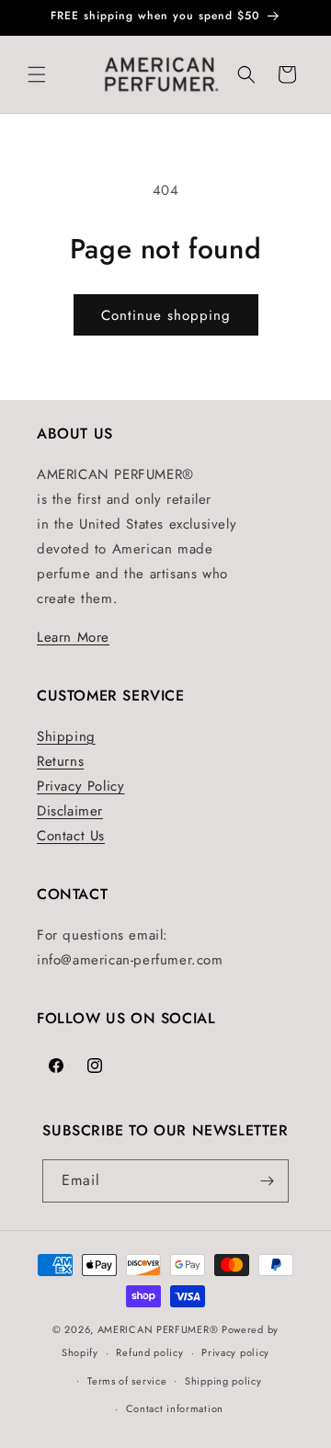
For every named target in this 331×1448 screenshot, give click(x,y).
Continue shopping (166, 315)
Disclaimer (70, 811)
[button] (37, 74)
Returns (60, 761)
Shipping (66, 736)
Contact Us (71, 836)
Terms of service (126, 1381)
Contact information (174, 1408)
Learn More (73, 637)
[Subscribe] (267, 1181)
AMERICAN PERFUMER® (158, 1329)
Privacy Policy (80, 786)
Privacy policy (235, 1352)
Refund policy (149, 1352)
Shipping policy (223, 1381)
